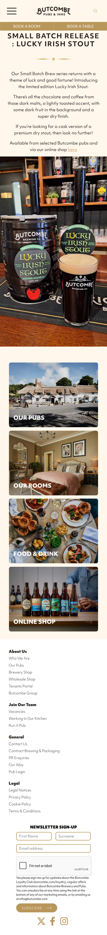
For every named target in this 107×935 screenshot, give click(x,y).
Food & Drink (35, 554)
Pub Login (17, 771)
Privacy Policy (20, 797)
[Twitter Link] (41, 921)
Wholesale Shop (22, 679)
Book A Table (80, 26)
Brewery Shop (20, 672)
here (72, 149)
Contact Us (18, 743)
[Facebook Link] (52, 921)
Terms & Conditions (25, 811)
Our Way (16, 764)
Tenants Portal (21, 686)
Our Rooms (32, 485)
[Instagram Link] (64, 921)
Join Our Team (22, 704)
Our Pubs (29, 417)
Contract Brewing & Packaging (34, 750)
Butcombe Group (23, 693)
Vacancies (17, 711)
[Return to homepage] (53, 10)
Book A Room (26, 26)
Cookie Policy (20, 804)
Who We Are (19, 658)
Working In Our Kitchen (28, 718)
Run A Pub (17, 725)
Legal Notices (20, 790)
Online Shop (34, 621)
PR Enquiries (19, 757)
